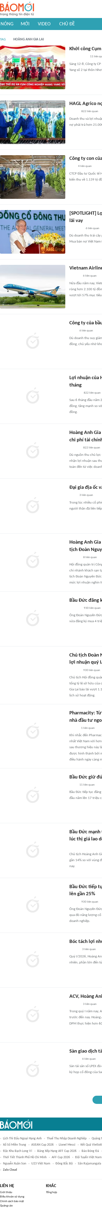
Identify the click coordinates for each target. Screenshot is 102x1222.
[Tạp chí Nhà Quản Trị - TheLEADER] (74, 949)
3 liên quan (86, 495)
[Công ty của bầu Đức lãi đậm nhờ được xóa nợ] (32, 341)
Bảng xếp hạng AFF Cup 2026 (56, 1151)
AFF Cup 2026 (61, 1157)
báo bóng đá (90, 1151)
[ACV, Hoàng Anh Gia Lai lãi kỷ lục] (32, 1015)
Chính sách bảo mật (12, 1201)
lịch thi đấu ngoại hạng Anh (22, 1138)
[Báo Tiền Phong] (74, 276)
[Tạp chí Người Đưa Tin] (73, 111)
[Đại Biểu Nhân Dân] (73, 728)
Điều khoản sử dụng (12, 1196)
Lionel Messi (67, 1144)
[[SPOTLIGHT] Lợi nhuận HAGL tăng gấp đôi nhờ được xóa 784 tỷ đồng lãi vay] (32, 232)
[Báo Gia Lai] (78, 57)
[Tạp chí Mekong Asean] (72, 166)
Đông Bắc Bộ (64, 1163)
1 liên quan (88, 728)
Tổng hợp (51, 1192)
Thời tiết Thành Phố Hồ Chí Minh (25, 1157)
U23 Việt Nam (40, 1163)
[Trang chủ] (17, 9)
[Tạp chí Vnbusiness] (75, 847)
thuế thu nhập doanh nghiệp (66, 1138)
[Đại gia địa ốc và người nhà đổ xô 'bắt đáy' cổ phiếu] (32, 506)
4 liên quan (85, 166)
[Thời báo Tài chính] (75, 393)
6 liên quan (92, 228)
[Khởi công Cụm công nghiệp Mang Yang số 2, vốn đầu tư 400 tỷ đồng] (32, 67)
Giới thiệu (6, 1192)
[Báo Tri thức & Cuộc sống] (75, 228)
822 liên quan (89, 111)
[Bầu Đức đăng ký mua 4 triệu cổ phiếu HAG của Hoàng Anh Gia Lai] (32, 619)
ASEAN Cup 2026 (42, 1144)
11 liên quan (87, 784)
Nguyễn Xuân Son (14, 1163)
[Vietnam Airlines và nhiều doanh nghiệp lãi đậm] (32, 287)
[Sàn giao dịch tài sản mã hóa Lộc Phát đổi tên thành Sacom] (32, 1070)
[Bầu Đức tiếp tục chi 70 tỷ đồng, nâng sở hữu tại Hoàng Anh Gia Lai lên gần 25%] (32, 905)
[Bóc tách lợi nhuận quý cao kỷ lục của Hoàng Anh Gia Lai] (32, 960)
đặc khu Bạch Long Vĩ (17, 1151)
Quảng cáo (6, 1205)
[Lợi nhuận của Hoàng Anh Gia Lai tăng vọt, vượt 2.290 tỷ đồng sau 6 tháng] (32, 396)
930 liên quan (92, 608)
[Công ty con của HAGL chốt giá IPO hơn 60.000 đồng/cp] (32, 177)
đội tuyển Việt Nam (88, 1157)
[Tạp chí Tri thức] (72, 331)
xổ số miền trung (14, 1144)
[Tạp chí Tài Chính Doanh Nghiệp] (75, 608)
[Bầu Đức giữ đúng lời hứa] (32, 795)
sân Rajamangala (89, 1163)
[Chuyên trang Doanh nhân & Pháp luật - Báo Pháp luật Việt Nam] (74, 448)
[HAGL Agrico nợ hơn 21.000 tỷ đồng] (32, 122)
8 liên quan (90, 557)
